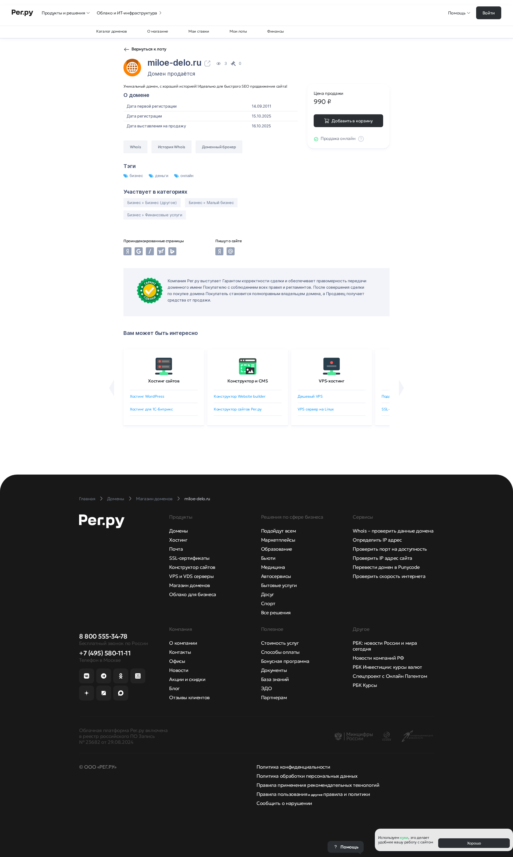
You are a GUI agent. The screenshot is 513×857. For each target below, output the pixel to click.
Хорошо (474, 843)
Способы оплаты (280, 652)
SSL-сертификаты (189, 558)
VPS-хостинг (331, 381)
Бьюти (268, 558)
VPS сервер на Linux (316, 409)
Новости (178, 670)
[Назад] (111, 388)
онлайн (186, 175)
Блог (174, 688)
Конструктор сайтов (192, 567)
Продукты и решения (63, 12)
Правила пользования (281, 794)
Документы (274, 670)
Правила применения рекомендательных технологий (317, 785)
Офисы (177, 661)
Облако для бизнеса (192, 594)
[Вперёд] (401, 388)
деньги (162, 175)
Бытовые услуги (279, 585)
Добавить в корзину (352, 120)
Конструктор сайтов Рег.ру (238, 409)
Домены (178, 531)
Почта (176, 549)
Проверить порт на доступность (390, 549)
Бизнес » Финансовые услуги (154, 214)
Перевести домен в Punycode (386, 567)
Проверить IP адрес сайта (382, 558)
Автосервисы (276, 576)
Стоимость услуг (280, 643)
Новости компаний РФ (378, 658)
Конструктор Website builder (239, 396)
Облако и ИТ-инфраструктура (127, 12)
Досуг (267, 594)
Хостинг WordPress (147, 396)
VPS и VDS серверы (191, 576)
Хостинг (178, 540)
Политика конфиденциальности (293, 767)
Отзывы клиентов (189, 697)
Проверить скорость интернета (389, 576)
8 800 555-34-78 (103, 636)
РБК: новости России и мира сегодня (385, 646)
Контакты (180, 652)
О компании (183, 643)
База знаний (275, 679)
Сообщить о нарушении (284, 803)
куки (404, 837)
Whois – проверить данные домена (393, 531)
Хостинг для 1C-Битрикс (151, 409)
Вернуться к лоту (148, 49)
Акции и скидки (187, 679)
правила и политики (346, 794)
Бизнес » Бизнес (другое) (152, 202)
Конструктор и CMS (247, 381)
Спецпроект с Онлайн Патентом (390, 676)
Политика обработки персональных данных (306, 776)
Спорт (268, 603)
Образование (276, 549)
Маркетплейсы (278, 540)
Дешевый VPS (310, 396)
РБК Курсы (365, 685)
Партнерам (274, 697)
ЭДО (266, 688)
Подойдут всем (278, 531)
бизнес (137, 175)
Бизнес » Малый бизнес (211, 202)
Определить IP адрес (377, 540)
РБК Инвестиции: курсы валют (387, 667)
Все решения (276, 612)
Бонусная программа (285, 661)
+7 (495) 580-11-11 (105, 653)
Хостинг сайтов (164, 381)
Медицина (273, 567)
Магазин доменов (189, 585)
